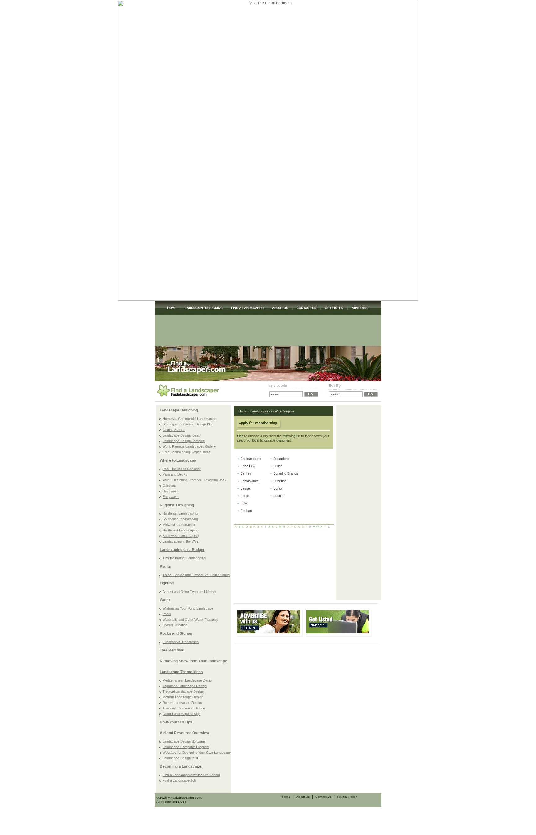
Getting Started (174, 430)
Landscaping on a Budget (182, 550)
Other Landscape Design (181, 714)
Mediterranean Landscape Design (188, 680)
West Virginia (284, 411)
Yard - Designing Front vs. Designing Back (194, 480)
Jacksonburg (251, 458)
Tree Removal (172, 650)
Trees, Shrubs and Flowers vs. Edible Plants (196, 575)
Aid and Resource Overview (184, 733)
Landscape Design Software (184, 741)
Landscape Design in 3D (181, 758)
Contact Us (323, 796)
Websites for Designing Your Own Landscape (197, 752)
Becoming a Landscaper (181, 766)
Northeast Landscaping (180, 513)
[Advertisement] (268, 330)
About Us (303, 796)
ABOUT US (280, 307)
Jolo (244, 503)
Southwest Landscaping (181, 536)
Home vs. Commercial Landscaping (189, 418)
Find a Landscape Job (179, 780)
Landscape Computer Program (186, 747)
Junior (278, 488)
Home (243, 411)
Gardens (169, 485)
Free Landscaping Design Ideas (187, 452)
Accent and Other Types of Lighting (189, 591)
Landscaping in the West (181, 541)
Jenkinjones (250, 481)
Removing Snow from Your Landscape (193, 661)
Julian (278, 466)
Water (165, 600)
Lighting (167, 583)
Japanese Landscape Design (185, 686)
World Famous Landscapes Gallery (189, 446)
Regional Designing (177, 505)
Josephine (281, 458)
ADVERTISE (361, 307)
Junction (280, 481)
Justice (279, 496)
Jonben (246, 511)
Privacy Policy (347, 796)
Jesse (245, 488)
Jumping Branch (286, 473)
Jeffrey (246, 473)
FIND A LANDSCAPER (247, 307)
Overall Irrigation (175, 625)
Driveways (171, 491)
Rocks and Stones (176, 633)
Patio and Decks (175, 474)
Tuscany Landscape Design (184, 708)
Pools (167, 614)
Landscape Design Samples (184, 441)
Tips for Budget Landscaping (184, 558)
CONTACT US (306, 307)
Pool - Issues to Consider (182, 469)
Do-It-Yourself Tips (176, 722)
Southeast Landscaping (180, 519)
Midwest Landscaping (179, 524)
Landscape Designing (179, 410)
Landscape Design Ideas (181, 435)
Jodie (245, 496)
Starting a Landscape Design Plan (188, 424)
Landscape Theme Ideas (181, 672)
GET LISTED (334, 307)
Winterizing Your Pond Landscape (188, 608)
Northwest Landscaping (180, 530)
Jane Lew (248, 466)
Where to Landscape (178, 460)
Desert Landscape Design (182, 702)
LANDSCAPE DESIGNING (204, 307)
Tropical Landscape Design (183, 691)
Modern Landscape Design (183, 697)
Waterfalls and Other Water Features (190, 619)
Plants (165, 566)
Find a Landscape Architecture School (191, 775)
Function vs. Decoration (181, 642)
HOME (171, 307)
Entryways (171, 497)
